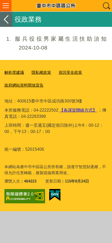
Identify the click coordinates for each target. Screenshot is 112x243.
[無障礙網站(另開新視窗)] (24, 196)
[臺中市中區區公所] (56, 5)
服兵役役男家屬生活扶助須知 (56, 43)
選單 (5, 5)
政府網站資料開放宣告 (23, 85)
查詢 (106, 5)
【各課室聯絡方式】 (78, 110)
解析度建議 (14, 72)
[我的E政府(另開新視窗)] (54, 195)
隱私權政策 (41, 72)
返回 (6, 19)
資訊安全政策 (70, 72)
